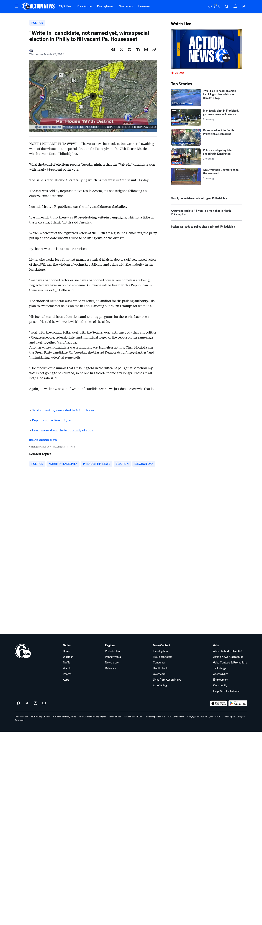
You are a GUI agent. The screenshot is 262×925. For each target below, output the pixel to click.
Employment (220, 679)
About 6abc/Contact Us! (227, 651)
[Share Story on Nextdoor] (138, 49)
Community (220, 685)
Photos (67, 674)
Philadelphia (84, 6)
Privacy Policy (21, 717)
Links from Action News (167, 679)
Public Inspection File (155, 717)
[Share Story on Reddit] (130, 49)
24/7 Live (65, 6)
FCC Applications (176, 717)
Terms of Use (115, 717)
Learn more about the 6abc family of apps (62, 430)
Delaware (143, 6)
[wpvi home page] (23, 651)
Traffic (66, 662)
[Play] (206, 49)
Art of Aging (160, 685)
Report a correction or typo (51, 420)
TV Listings (219, 668)
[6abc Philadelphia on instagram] (35, 703)
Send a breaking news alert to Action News (63, 410)
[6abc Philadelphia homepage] (38, 6)
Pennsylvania (105, 6)
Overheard (159, 674)
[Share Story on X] (121, 49)
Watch (66, 668)
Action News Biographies (228, 656)
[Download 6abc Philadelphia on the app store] (218, 703)
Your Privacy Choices (40, 717)
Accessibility (220, 674)
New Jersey (126, 6)
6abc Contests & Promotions (230, 662)
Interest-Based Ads (133, 717)
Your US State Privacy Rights (92, 717)
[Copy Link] (154, 49)
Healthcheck (160, 668)
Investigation (160, 651)
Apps (66, 679)
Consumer (159, 662)
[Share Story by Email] (146, 49)
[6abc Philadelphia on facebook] (18, 703)
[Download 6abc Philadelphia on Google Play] (237, 703)
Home (66, 651)
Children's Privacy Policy (64, 717)
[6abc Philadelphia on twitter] (26, 703)
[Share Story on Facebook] (113, 49)
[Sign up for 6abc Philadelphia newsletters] (44, 703)
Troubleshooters (162, 656)
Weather (68, 656)
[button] (16, 6)
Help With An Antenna (226, 691)
